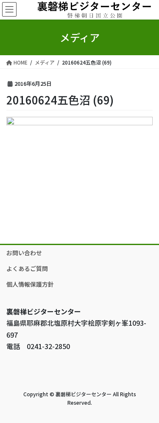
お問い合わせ (24, 252)
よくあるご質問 (27, 268)
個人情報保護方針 (30, 284)
